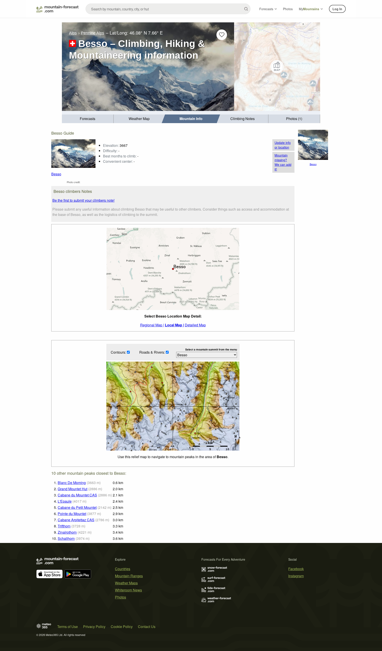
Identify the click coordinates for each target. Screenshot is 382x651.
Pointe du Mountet (72, 513)
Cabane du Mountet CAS (77, 495)
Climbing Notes (242, 118)
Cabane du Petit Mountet (77, 507)
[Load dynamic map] (277, 66)
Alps (73, 33)
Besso (56, 173)
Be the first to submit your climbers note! (83, 200)
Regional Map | (152, 324)
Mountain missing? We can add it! (283, 162)
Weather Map (139, 118)
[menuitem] (88, 118)
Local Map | (174, 324)
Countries (122, 568)
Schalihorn (66, 538)
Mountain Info (191, 118)
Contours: (119, 352)
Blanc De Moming (72, 482)
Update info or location (283, 144)
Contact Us (146, 626)
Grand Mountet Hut (72, 488)
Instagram (296, 575)
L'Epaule (65, 501)
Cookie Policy (122, 626)
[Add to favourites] (221, 34)
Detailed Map (195, 324)
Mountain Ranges (129, 575)
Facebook (296, 568)
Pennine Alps (92, 33)
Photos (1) (294, 118)
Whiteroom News (128, 590)
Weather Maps (126, 582)
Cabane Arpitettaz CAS (76, 519)
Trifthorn (64, 526)
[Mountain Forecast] (57, 8)
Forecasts (266, 9)
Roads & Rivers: (152, 352)
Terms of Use (67, 626)
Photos (288, 9)
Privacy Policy (94, 626)
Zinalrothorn (67, 532)
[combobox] (168, 9)
